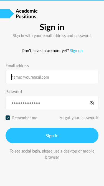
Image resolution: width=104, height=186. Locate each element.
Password (14, 91)
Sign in (52, 135)
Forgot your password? (78, 117)
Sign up (76, 50)
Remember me (24, 117)
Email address (17, 65)
